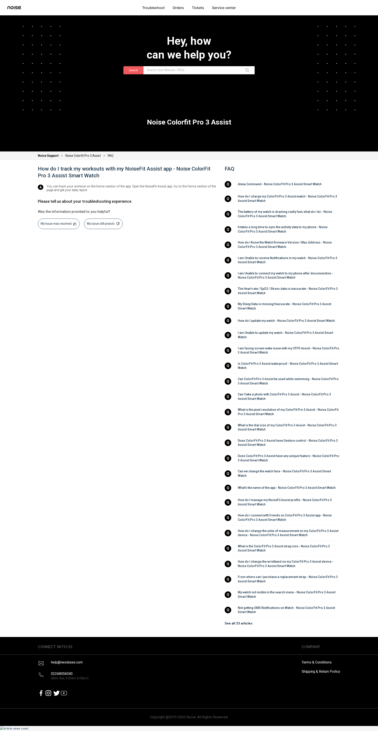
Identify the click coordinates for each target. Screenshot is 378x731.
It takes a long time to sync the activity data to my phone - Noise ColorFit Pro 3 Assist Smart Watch (283, 229)
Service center (224, 7)
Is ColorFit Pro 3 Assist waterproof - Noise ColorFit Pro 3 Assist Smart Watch (288, 366)
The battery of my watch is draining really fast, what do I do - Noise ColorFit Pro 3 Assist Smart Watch (285, 214)
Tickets (198, 7)
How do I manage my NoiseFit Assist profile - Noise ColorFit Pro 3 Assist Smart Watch (285, 502)
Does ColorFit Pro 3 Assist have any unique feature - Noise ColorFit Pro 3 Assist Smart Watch (289, 458)
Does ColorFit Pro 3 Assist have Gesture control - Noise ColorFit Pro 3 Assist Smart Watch (288, 443)
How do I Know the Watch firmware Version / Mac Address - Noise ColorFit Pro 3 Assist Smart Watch (285, 245)
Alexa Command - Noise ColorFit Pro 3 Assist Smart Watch (280, 184)
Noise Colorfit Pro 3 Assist (83, 155)
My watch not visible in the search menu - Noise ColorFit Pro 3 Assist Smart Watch (287, 594)
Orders (178, 7)
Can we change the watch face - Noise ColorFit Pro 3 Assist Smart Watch (285, 473)
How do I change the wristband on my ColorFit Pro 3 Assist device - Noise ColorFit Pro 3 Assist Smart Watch (286, 564)
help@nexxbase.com (67, 662)
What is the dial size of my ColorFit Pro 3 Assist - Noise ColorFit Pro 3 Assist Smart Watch (287, 427)
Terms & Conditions (317, 662)
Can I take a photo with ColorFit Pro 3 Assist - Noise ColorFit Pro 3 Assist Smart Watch (285, 396)
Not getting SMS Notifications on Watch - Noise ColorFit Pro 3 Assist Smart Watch (287, 610)
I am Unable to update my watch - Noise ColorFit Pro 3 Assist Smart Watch (286, 335)
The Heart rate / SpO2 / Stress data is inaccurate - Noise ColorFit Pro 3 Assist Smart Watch (288, 291)
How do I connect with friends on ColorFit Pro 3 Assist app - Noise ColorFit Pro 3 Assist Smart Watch (285, 517)
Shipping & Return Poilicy (321, 671)
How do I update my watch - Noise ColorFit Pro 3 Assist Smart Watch (286, 320)
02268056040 (70, 676)
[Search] (248, 70)
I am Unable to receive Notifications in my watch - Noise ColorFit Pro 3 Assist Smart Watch (288, 260)
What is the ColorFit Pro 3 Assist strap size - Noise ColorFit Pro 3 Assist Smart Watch (284, 548)
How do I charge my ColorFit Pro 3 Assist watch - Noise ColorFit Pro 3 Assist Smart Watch (288, 199)
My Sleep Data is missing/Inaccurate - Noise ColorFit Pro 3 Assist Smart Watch (285, 306)
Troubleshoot (153, 7)
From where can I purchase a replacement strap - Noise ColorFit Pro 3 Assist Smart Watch (288, 579)
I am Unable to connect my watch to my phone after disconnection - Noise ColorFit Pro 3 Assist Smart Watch (286, 275)
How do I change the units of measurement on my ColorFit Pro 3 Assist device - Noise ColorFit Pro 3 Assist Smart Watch (288, 533)
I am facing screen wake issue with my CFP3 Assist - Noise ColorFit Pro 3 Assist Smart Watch (289, 350)
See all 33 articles (238, 623)
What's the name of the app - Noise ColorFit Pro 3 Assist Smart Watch (287, 487)
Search (133, 70)
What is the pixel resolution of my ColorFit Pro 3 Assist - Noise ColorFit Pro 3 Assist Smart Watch (288, 412)
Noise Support (48, 155)
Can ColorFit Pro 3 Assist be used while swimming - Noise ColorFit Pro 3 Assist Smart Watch (288, 381)
